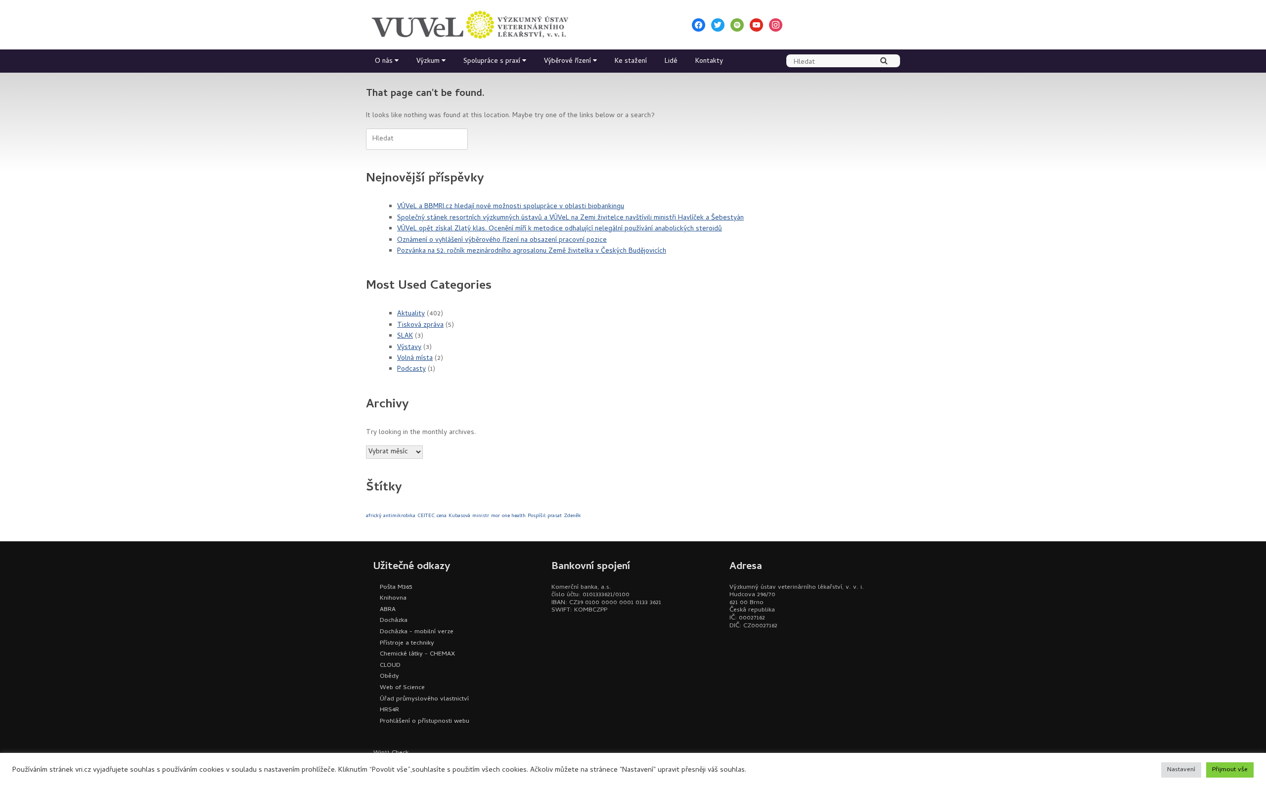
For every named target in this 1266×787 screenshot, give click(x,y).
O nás (384, 61)
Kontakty (709, 61)
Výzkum (428, 61)
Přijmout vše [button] (1230, 770)
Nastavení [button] (1181, 770)
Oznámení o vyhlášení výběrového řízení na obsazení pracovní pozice (502, 240)
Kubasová (459, 516)
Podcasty (411, 369)
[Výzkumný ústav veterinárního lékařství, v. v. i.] (470, 24)
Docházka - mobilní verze (416, 632)
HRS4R (389, 710)
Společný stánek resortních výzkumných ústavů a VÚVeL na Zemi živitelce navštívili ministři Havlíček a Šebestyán (570, 218)
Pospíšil (536, 516)
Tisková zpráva (420, 325)
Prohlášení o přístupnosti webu (424, 721)
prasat (554, 516)
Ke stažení (631, 61)
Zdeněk (572, 516)
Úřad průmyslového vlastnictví (424, 699)
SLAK (405, 336)
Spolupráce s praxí (491, 61)
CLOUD (390, 665)
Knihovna (393, 598)
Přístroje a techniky (407, 643)
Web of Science (402, 688)
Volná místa (415, 358)
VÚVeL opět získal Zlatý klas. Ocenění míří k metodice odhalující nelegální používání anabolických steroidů (559, 229)
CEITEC (426, 516)
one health (514, 516)
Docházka (393, 620)
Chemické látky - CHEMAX (417, 654)
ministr (480, 516)
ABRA (388, 610)
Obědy (389, 676)
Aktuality (411, 314)
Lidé (671, 61)
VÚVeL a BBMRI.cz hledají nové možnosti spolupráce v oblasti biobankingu (510, 207)
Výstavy (409, 347)
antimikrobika (399, 516)
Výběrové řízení (567, 61)
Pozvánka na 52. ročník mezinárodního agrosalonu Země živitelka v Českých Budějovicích (531, 251)
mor (495, 516)
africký (373, 516)
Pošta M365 (396, 587)
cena (442, 516)
